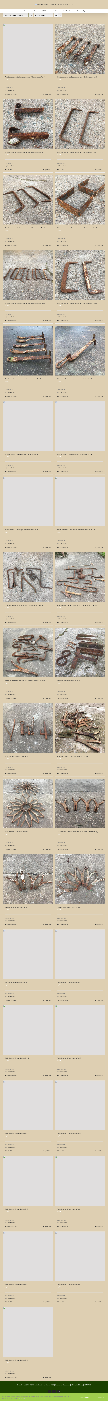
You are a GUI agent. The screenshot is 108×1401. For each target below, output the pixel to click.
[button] (84, 11)
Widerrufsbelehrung (77, 1385)
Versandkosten (11, 90)
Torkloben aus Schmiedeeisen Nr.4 (68, 907)
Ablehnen (101, 1397)
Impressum (66, 1385)
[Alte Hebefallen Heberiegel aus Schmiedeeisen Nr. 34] (28, 350)
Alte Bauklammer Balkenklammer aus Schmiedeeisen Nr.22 (25, 228)
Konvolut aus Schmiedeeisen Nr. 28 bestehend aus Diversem (25, 681)
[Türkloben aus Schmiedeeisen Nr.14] (80, 1105)
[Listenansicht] (60, 15)
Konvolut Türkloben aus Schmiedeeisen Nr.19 (72, 756)
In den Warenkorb (11, 94)
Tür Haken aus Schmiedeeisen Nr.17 (17, 983)
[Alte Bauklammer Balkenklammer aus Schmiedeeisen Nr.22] (28, 199)
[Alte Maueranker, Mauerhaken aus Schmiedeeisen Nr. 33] (80, 501)
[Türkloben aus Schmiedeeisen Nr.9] (28, 1332)
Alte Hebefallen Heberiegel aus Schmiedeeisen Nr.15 (22, 454)
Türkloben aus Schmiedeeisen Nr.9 (16, 1360)
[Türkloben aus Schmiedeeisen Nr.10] (80, 954)
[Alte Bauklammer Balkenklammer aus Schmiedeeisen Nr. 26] (28, 49)
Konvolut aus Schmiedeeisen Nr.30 (16, 756)
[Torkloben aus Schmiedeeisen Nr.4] (80, 879)
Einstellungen (23, 1398)
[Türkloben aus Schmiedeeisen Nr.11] (28, 1030)
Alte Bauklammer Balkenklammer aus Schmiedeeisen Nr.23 (77, 228)
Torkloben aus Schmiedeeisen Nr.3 (16, 907)
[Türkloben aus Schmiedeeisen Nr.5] (28, 1181)
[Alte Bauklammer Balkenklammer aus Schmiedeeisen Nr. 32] (28, 124)
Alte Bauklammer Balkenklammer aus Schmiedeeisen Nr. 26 (25, 77)
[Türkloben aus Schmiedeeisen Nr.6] (80, 1181)
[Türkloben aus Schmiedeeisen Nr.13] (28, 1105)
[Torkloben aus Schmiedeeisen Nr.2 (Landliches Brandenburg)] (80, 803)
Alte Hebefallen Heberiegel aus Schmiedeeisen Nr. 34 (23, 379)
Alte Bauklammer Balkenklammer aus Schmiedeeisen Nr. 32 (25, 152)
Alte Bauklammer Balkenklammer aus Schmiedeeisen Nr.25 (77, 303)
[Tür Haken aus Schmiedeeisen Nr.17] (28, 954)
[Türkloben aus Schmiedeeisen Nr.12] (80, 1030)
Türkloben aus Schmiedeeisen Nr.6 (68, 1209)
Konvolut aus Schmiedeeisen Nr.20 (68, 681)
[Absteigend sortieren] (31, 15)
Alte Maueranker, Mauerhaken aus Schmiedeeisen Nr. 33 (76, 530)
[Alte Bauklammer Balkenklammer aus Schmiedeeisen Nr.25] (80, 275)
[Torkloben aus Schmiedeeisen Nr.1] (28, 803)
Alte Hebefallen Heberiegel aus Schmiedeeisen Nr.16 (74, 454)
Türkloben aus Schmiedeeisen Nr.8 (68, 1285)
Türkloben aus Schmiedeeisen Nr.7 (16, 1285)
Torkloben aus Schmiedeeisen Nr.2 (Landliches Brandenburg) (77, 832)
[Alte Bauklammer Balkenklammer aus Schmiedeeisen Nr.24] (28, 275)
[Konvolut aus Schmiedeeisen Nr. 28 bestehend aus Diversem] (28, 652)
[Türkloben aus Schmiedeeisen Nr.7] (28, 1256)
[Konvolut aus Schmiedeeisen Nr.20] (80, 652)
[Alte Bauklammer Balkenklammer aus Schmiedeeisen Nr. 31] (80, 49)
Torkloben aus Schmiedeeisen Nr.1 (16, 832)
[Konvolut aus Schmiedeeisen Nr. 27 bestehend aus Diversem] (80, 577)
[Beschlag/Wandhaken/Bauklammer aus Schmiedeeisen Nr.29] (28, 577)
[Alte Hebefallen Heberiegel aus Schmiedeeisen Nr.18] (28, 501)
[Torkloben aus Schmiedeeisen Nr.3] (28, 879)
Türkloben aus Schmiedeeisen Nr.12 (69, 1058)
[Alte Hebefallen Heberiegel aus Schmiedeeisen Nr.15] (28, 426)
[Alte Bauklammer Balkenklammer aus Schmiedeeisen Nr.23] (80, 199)
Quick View (48, 94)
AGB (52, 1385)
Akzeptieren (84, 1397)
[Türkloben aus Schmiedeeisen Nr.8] (80, 1256)
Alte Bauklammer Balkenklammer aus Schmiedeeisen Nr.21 (77, 152)
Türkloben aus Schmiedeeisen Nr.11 (17, 1058)
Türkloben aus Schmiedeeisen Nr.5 (16, 1209)
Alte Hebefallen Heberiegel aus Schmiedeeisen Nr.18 (22, 530)
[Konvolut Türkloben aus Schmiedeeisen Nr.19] (80, 728)
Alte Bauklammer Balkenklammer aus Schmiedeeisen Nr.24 (25, 303)
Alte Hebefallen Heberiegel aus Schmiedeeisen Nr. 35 (75, 379)
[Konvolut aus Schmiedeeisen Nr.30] (28, 728)
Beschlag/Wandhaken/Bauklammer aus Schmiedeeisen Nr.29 (25, 605)
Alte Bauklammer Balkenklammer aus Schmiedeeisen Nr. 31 (77, 77)
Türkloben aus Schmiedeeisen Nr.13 (17, 1134)
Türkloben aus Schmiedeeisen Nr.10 (69, 983)
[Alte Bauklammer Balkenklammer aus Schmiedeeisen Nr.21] (80, 124)
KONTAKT (87, 1385)
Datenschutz (58, 1385)
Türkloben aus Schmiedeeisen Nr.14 (69, 1134)
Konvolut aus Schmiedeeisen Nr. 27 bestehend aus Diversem (77, 605)
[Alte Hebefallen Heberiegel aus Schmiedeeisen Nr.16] (80, 426)
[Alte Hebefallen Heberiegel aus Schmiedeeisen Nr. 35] (80, 350)
